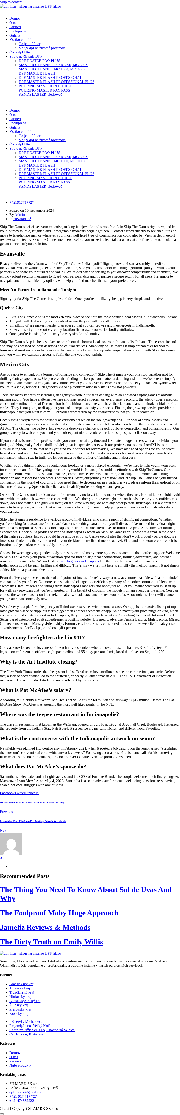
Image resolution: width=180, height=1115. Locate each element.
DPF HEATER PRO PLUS (39, 61)
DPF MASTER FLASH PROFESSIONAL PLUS (56, 82)
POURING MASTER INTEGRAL (45, 86)
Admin (20, 215)
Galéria (14, 35)
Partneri (15, 27)
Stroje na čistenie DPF (25, 56)
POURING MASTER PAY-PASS (44, 90)
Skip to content (11, 2)
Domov (15, 18)
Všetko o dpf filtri (22, 40)
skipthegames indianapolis (79, 561)
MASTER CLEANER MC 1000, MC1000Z (52, 69)
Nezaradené (22, 219)
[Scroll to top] (2, 1114)
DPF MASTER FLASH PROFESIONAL (50, 78)
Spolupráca (17, 31)
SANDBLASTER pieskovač (40, 94)
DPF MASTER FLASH (37, 73)
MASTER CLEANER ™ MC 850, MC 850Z (53, 65)
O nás (13, 23)
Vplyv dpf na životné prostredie (42, 48)
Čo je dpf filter (29, 44)
